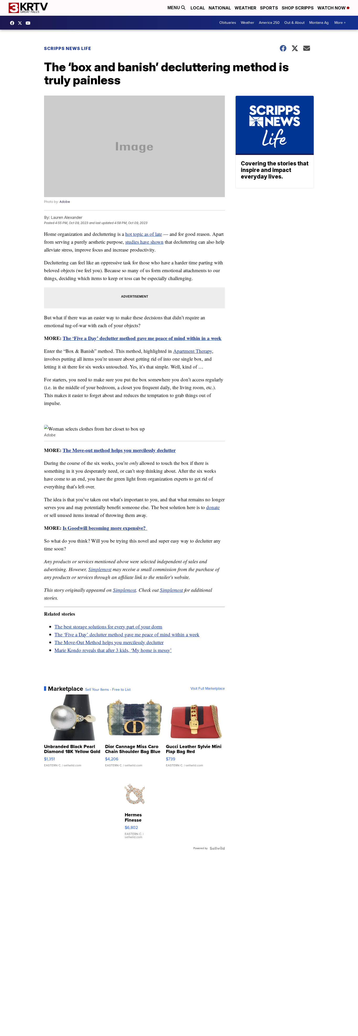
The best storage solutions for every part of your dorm (108, 626)
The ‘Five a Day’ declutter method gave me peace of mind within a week (127, 634)
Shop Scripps (298, 7)
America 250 (269, 22)
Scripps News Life (67, 48)
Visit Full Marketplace (208, 688)
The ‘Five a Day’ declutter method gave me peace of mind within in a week (142, 338)
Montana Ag (319, 22)
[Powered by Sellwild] (217, 848)
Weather (245, 7)
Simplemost (99, 569)
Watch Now (332, 7)
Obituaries (227, 22)
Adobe (64, 202)
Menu (174, 7)
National (220, 7)
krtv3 (13, 23)
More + (340, 22)
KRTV (21, 23)
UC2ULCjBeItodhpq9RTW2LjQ (29, 23)
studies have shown (144, 241)
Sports (269, 7)
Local (198, 7)
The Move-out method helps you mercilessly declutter (119, 450)
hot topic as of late (143, 234)
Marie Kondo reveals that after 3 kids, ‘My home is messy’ (113, 650)
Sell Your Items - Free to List (108, 690)
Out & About (294, 22)
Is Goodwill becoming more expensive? (105, 527)
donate (213, 507)
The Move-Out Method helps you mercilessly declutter (109, 642)
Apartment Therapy (192, 351)
